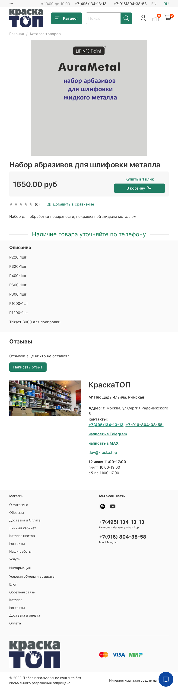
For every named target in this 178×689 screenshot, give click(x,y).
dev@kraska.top (103, 452)
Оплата (15, 623)
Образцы (16, 512)
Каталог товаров (45, 33)
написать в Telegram (108, 434)
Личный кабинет (22, 528)
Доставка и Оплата (25, 520)
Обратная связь (22, 592)
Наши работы (20, 551)
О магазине (18, 505)
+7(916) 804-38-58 (122, 537)
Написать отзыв (28, 367)
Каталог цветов (22, 536)
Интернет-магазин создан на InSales (139, 680)
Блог (13, 584)
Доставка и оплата (24, 615)
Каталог (70, 18)
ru (166, 3)
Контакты (17, 544)
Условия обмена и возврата (31, 576)
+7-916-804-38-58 (144, 424)
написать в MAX (103, 443)
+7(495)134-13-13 (90, 3)
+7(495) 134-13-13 (121, 522)
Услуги (14, 559)
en (153, 3)
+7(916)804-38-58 (130, 3)
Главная (16, 33)
